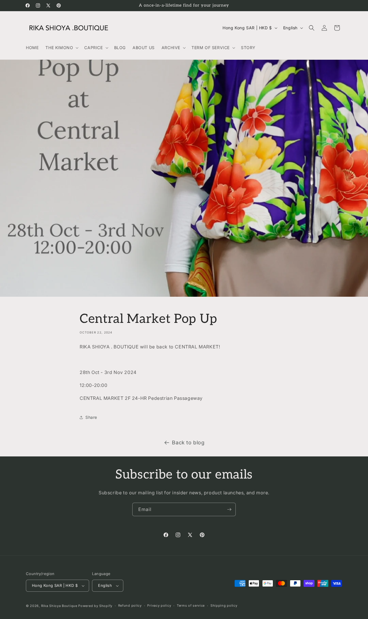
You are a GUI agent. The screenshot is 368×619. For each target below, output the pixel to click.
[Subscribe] (229, 509)
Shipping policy (223, 605)
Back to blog (188, 442)
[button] (61, 48)
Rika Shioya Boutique (59, 606)
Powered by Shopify (95, 606)
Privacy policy (159, 605)
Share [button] (91, 417)
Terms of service (191, 605)
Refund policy (130, 605)
